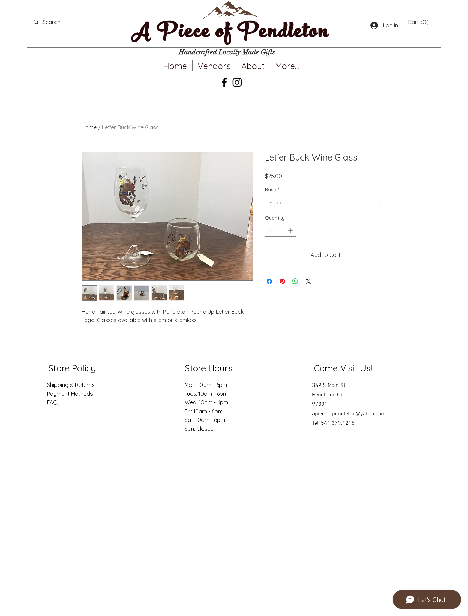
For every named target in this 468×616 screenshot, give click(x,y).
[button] (418, 22)
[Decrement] (270, 230)
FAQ (52, 402)
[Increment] (291, 230)
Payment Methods (70, 393)
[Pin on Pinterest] (282, 281)
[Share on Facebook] (269, 281)
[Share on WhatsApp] (295, 281)
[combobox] (325, 202)
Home (89, 127)
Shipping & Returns (71, 384)
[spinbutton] (280, 230)
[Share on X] (308, 281)
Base (272, 189)
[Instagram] (237, 82)
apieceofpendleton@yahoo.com (349, 414)
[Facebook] (224, 82)
